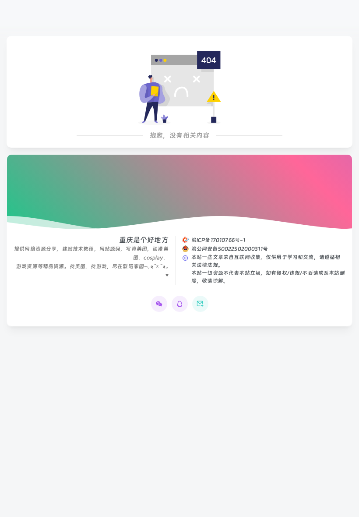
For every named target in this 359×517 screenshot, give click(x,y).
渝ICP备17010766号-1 (218, 240)
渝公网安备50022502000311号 (229, 249)
